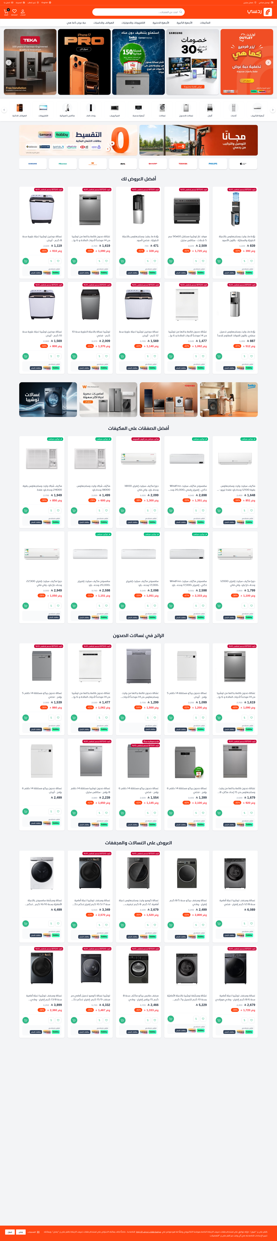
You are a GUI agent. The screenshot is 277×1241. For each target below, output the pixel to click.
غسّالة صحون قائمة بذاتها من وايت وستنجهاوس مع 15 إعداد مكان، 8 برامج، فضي (237, 792)
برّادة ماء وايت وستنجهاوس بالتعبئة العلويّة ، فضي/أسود (140, 238)
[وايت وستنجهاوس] (123, 163)
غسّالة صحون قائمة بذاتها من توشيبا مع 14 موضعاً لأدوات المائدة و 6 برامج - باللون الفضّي (90, 240)
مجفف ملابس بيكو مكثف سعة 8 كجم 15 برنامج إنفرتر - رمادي (141, 997)
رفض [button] (21, 1232)
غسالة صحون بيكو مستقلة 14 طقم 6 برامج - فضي (187, 790)
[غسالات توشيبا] (48, 399)
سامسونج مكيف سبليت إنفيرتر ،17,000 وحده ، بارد (142, 583)
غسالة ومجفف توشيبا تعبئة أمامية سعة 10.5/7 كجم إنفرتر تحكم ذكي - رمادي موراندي (90, 904)
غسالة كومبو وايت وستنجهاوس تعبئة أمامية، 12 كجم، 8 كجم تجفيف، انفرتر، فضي (139, 904)
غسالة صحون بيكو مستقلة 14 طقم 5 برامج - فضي (42, 695)
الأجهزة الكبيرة (184, 23)
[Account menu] (22, 11)
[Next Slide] (9, 62)
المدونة (19, 2)
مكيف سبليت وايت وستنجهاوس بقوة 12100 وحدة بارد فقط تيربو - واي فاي (237, 490)
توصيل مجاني (264, 2)
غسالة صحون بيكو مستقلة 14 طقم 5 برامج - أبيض (187, 695)
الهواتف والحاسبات (104, 23)
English (45, 2)
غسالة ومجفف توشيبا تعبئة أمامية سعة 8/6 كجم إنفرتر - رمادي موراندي (235, 997)
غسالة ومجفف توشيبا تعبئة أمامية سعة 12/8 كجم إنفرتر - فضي (237, 902)
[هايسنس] (93, 163)
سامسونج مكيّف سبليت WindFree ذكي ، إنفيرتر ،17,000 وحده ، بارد (188, 583)
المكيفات (205, 23)
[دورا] (153, 163)
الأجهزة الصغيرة (161, 23)
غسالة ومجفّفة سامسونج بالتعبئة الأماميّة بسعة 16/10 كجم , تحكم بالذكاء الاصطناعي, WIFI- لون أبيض (43, 904)
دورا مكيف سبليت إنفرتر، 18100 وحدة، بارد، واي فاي (142, 488)
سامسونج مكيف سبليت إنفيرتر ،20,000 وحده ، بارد (94, 583)
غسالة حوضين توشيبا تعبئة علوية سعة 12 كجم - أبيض (139, 333)
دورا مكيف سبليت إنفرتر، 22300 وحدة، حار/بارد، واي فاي (44, 583)
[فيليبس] (244, 163)
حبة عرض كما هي (76, 23)
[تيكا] (84, 62)
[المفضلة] (14, 11)
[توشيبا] (214, 163)
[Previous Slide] (268, 62)
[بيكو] (33, 163)
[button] (33, 1232)
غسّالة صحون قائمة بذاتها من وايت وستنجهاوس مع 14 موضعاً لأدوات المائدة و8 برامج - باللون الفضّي (140, 697)
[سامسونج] (247, 62)
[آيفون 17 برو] (138, 62)
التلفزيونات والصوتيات (133, 23)
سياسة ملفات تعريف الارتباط (148, 1231)
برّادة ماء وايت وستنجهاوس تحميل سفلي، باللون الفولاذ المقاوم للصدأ (236, 333)
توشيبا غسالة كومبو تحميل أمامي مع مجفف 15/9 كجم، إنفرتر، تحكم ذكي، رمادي (90, 999)
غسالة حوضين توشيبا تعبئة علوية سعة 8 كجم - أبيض (42, 238)
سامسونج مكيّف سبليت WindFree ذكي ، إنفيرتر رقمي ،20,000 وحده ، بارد (187, 490)
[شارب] (183, 163)
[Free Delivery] (30, 62)
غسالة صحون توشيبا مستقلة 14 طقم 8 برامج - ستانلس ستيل (90, 790)
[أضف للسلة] (219, 261)
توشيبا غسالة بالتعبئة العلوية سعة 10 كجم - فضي (91, 333)
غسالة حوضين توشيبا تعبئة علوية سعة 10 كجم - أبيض (42, 333)
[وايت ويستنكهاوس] (108, 399)
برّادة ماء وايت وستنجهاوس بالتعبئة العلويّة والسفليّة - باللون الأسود (237, 238)
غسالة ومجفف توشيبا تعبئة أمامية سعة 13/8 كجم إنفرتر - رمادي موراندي (44, 999)
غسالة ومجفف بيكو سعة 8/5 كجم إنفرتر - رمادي (188, 902)
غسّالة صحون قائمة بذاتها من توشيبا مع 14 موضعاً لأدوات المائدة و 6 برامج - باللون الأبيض (187, 335)
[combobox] (138, 12)
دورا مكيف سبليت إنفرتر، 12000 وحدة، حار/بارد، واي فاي (237, 583)
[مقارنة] (245, 261)
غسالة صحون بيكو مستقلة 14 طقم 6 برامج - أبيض (42, 790)
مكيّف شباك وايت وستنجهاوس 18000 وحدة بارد (93, 488)
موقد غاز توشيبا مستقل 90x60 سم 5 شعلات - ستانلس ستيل (187, 238)
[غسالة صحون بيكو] (192, 62)
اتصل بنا (7, 2)
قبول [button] (10, 1232)
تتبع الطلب (32, 2)
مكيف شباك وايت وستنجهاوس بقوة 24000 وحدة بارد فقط (42, 488)
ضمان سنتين (248, 2)
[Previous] (273, 110)
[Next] (4, 110)
